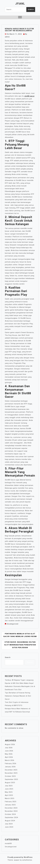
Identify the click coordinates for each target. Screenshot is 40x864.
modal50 (8, 843)
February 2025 (10, 802)
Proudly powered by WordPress (20, 857)
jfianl (20, 3)
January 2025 (10, 805)
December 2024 (11, 808)
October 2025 (10, 776)
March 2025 (9, 798)
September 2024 (11, 817)
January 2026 (10, 767)
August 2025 (10, 783)
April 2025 (9, 795)
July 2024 (8, 824)
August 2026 (10, 744)
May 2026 (8, 754)
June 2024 (9, 827)
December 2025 (11, 770)
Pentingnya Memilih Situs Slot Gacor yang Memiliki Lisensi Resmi (20, 635)
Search (7, 657)
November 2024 (11, 811)
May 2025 (8, 792)
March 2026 (9, 760)
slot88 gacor (29, 96)
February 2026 (10, 763)
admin (7, 37)
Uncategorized (12, 624)
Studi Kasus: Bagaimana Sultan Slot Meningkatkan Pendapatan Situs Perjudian (20, 645)
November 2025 (11, 773)
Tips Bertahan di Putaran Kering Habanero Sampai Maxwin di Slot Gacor (18, 696)
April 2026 (9, 757)
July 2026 (8, 748)
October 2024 (10, 814)
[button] (20, 17)
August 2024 (10, 821)
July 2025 (8, 786)
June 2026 (9, 751)
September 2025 (11, 779)
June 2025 (9, 789)
